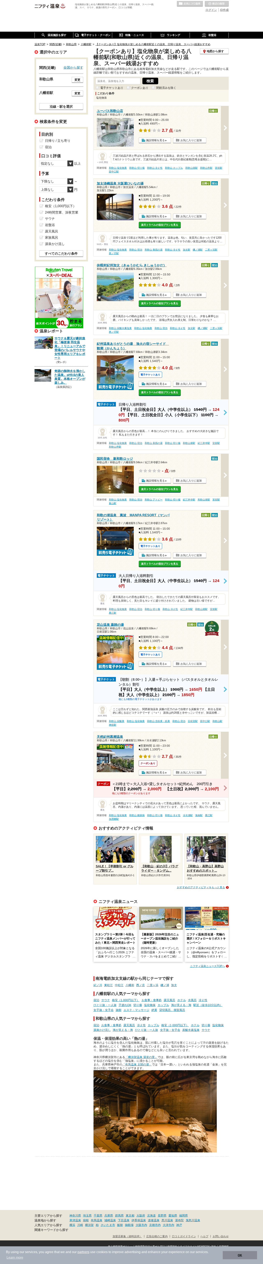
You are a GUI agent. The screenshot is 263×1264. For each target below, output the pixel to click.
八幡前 (130, 985)
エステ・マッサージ (136, 1010)
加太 (174, 985)
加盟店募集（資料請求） (127, 1236)
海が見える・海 (181, 1005)
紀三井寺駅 (204, 443)
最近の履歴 (217, 4)
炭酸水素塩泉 (191, 1030)
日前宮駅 (193, 721)
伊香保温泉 (139, 1220)
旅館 (118, 1010)
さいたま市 (108, 1225)
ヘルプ (204, 1236)
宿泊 (96, 1000)
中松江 (119, 985)
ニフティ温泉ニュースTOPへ (207, 966)
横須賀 (89, 1225)
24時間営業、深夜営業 (61, 212)
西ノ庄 (140, 985)
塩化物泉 (150, 1005)
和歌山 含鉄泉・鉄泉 (158, 721)
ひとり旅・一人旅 (105, 1005)
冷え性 (203, 1000)
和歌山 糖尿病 (137, 815)
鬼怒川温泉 (193, 1220)
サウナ (105, 1000)
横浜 (72, 1225)
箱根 (86, 1220)
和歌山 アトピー (154, 499)
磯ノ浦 (164, 985)
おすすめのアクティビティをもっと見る (201, 887)
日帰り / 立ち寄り (57, 140)
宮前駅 (218, 167)
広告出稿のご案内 (157, 1236)
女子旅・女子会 (103, 1010)
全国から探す (73, 67)
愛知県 (172, 1215)
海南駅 (199, 815)
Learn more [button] (15, 1257)
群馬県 (119, 1215)
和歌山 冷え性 (155, 167)
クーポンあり (139, 87)
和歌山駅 (217, 721)
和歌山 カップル (174, 167)
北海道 (151, 1215)
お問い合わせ (221, 1236)
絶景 (154, 1010)
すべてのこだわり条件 (61, 253)
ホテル (181, 1000)
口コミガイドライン (184, 1236)
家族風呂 (51, 237)
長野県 (162, 1215)
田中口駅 (114, 171)
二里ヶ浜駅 (211, 249)
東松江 (108, 985)
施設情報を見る (155, 140)
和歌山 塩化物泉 (118, 167)
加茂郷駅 (114, 819)
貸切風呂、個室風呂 (172, 1010)
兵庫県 (108, 1215)
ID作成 (224, 10)
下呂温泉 (123, 1220)
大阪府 (140, 1215)
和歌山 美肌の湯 (154, 249)
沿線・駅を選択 (61, 106)
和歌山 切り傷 (137, 167)
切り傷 (137, 1005)
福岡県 (183, 1215)
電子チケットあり (111, 87)
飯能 (120, 1225)
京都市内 (155, 1225)
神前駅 (112, 724)
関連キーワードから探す (51, 1230)
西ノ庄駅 (114, 253)
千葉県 (98, 1215)
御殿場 (129, 1225)
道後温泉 (153, 1220)
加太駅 (186, 249)
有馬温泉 (96, 1220)
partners (83, 1252)
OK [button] (240, 1255)
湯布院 (179, 1220)
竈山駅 (112, 503)
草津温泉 (75, 1220)
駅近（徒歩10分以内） (208, 1005)
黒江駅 (112, 612)
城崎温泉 (110, 1220)
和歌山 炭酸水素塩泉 (120, 328)
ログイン (211, 10)
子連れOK (125, 1005)
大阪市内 (141, 1225)
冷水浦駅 (188, 815)
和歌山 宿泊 (135, 249)
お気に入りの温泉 (190, 4)
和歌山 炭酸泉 (116, 721)
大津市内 (168, 1225)
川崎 (80, 1225)
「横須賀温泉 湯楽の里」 (141, 1057)
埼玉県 (87, 1215)
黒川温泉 (167, 1220)
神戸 (179, 1225)
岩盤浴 (50, 225)
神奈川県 (75, 1215)
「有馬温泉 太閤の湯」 (137, 1064)
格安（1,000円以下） (126, 1000)
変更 (77, 79)
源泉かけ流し (102, 1030)
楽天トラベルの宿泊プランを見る (159, 224)
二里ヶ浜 (152, 985)
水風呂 (192, 1000)
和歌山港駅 (191, 167)
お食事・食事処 (152, 1000)
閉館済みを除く (166, 87)
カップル (163, 1005)
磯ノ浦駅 (198, 249)
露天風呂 (169, 1000)
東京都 (130, 1215)
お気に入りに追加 (191, 140)
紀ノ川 (97, 985)
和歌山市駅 (206, 167)
